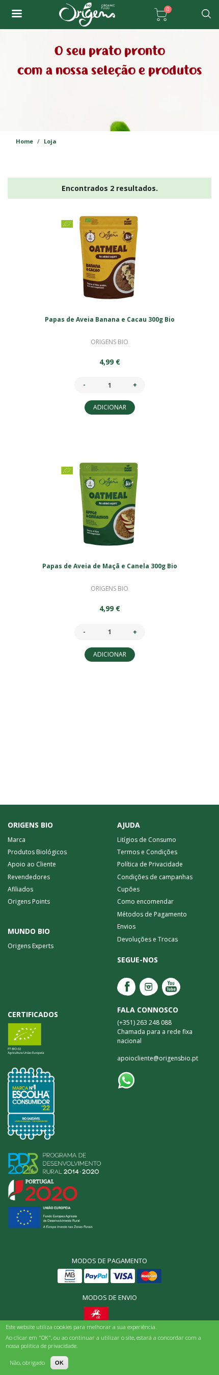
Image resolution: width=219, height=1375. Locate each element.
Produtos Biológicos (37, 852)
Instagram (149, 987)
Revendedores (29, 877)
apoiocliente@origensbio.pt (157, 1058)
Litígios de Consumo (146, 839)
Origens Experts (30, 946)
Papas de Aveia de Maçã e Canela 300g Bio (109, 566)
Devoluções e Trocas (147, 939)
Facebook (126, 987)
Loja (50, 141)
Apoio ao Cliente (32, 864)
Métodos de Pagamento (152, 914)
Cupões (128, 889)
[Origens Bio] (16, 14)
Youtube (171, 987)
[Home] (87, 14)
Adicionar (109, 407)
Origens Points (29, 901)
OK (59, 1363)
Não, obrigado (27, 1362)
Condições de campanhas (155, 877)
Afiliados (20, 889)
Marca (16, 839)
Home (24, 141)
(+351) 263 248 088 (144, 1022)
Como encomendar (145, 901)
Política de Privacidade (150, 864)
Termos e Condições (147, 852)
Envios (126, 926)
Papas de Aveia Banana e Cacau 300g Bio (110, 319)
